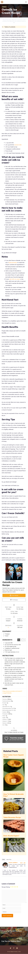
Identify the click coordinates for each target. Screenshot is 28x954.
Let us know (12, 739)
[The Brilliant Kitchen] (2, 2)
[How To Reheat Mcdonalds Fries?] (14, 813)
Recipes (4, 6)
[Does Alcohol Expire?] (14, 851)
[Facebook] (21, 863)
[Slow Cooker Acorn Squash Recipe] (14, 789)
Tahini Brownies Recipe (12, 817)
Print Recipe (15, 595)
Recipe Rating (6, 887)
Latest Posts (8, 859)
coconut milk (17, 145)
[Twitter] (23, 863)
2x (21, 640)
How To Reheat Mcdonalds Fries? (13, 795)
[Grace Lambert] (5, 867)
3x (24, 640)
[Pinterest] (24, 863)
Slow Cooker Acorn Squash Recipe (13, 756)
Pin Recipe (15, 599)
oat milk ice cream (14, 279)
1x (18, 640)
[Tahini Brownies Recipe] (14, 831)
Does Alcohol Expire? (11, 836)
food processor (13, 262)
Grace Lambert (13, 862)
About (3, 859)
